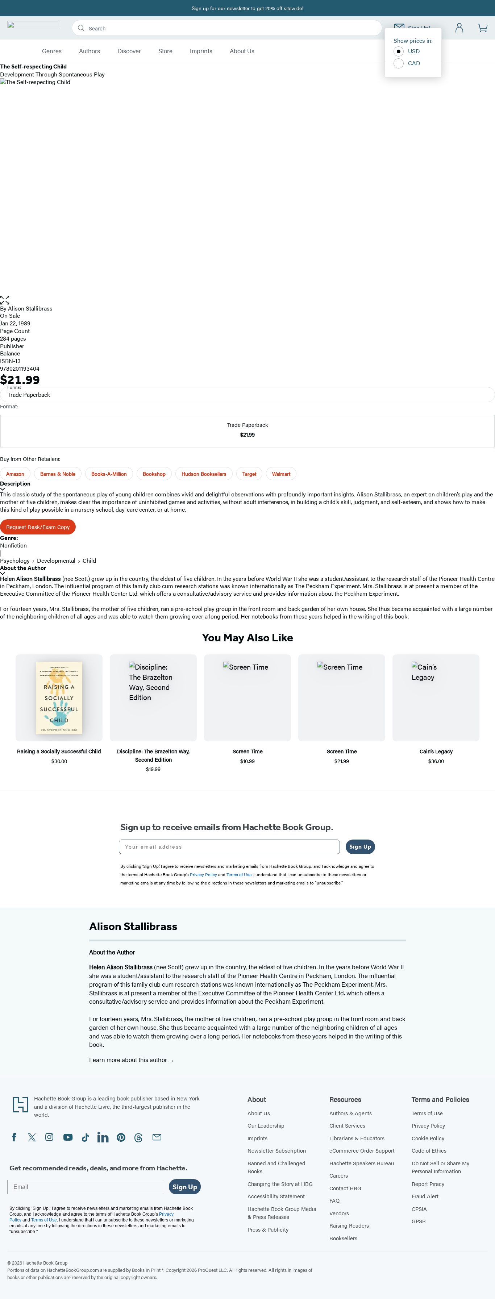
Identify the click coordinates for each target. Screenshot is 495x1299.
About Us (242, 51)
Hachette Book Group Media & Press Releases (282, 1213)
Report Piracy (428, 1183)
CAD (414, 63)
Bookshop (154, 473)
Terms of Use (427, 1113)
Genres (52, 51)
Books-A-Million (109, 473)
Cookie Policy (428, 1138)
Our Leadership (266, 1125)
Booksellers (343, 1238)
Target (249, 473)
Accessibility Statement (276, 1196)
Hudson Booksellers (204, 473)
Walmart (281, 473)
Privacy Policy (428, 1125)
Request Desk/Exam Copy (38, 526)
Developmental (56, 560)
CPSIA (419, 1208)
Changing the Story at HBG (280, 1183)
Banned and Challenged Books (276, 1167)
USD (414, 51)
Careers (338, 1175)
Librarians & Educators (356, 1138)
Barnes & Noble (57, 473)
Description (15, 483)
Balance (10, 353)
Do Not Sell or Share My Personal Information (440, 1167)
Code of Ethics (429, 1150)
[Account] (459, 28)
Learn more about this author (129, 1059)
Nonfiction (13, 545)
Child (89, 560)
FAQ (334, 1200)
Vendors (339, 1213)
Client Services (347, 1125)
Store (165, 51)
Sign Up (360, 846)
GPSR (419, 1221)
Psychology (15, 560)
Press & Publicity (268, 1229)
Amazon (15, 473)
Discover (129, 51)
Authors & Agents (350, 1113)
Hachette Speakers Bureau (361, 1163)
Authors (89, 51)
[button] (247, 300)
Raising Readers (349, 1225)
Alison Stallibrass (30, 308)
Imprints (201, 51)
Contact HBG (345, 1188)
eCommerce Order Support (362, 1150)
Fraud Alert (425, 1196)
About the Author (23, 568)
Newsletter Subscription (277, 1150)
